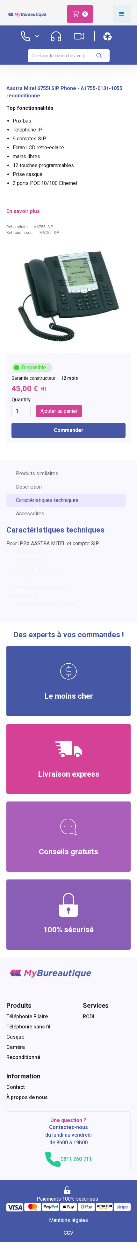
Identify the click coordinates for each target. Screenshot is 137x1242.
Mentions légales (68, 1220)
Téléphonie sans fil (28, 1027)
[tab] (66, 473)
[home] (26, 14)
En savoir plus (23, 211)
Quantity (21, 400)
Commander (68, 430)
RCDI (88, 1016)
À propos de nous (27, 1097)
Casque (15, 1037)
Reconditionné (23, 1057)
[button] (80, 14)
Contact (15, 1087)
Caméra (15, 1047)
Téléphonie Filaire (27, 1016)
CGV (68, 1233)
